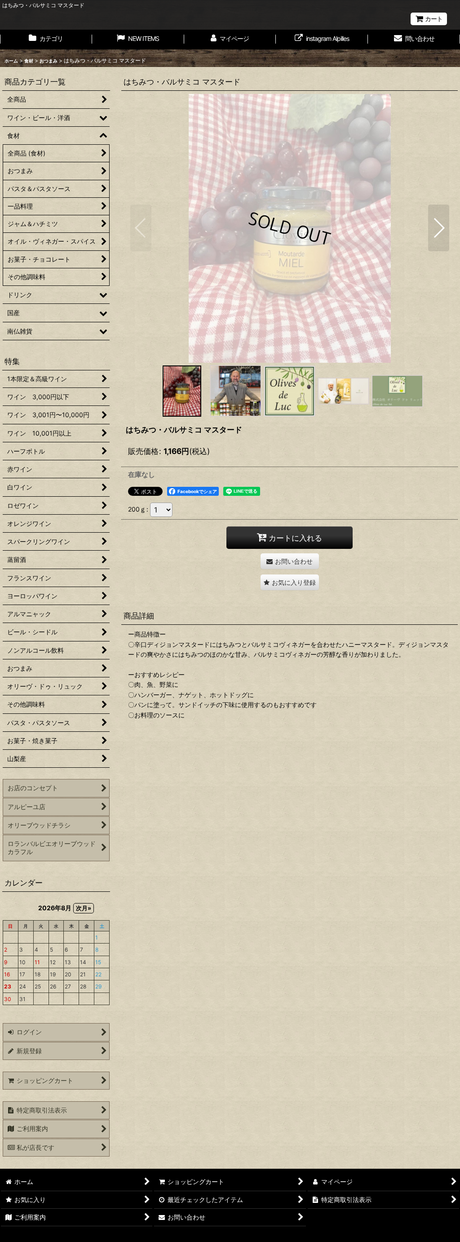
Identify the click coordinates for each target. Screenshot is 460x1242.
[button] (140, 228)
